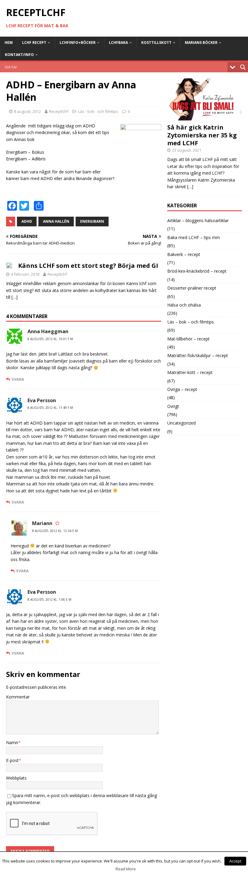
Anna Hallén (56, 221)
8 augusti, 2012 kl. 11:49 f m (50, 408)
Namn (12, 742)
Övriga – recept (182, 389)
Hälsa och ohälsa (184, 305)
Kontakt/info (19, 54)
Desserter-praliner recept (191, 288)
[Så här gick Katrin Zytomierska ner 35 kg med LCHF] (204, 117)
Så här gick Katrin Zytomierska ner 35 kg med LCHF (202, 135)
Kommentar (18, 697)
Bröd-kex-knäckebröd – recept (197, 271)
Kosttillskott (156, 42)
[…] (14, 297)
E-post (12, 760)
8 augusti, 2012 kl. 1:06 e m (49, 599)
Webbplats (16, 778)
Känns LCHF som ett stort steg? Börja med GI (88, 265)
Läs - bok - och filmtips (98, 111)
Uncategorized (181, 423)
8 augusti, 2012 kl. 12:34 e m (55, 531)
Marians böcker (201, 42)
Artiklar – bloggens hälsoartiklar (198, 220)
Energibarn (92, 221)
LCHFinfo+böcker (78, 42)
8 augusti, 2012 (27, 111)
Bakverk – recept (183, 254)
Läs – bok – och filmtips (190, 322)
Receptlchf (58, 111)
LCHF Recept (34, 42)
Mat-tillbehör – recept (188, 339)
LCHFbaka (118, 42)
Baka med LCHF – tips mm (193, 237)
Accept (235, 861)
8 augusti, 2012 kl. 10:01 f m (50, 339)
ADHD (26, 221)
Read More (126, 869)
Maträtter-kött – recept (190, 372)
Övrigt (173, 406)
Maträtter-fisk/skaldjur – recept (197, 355)
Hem (9, 42)
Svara (17, 379)
